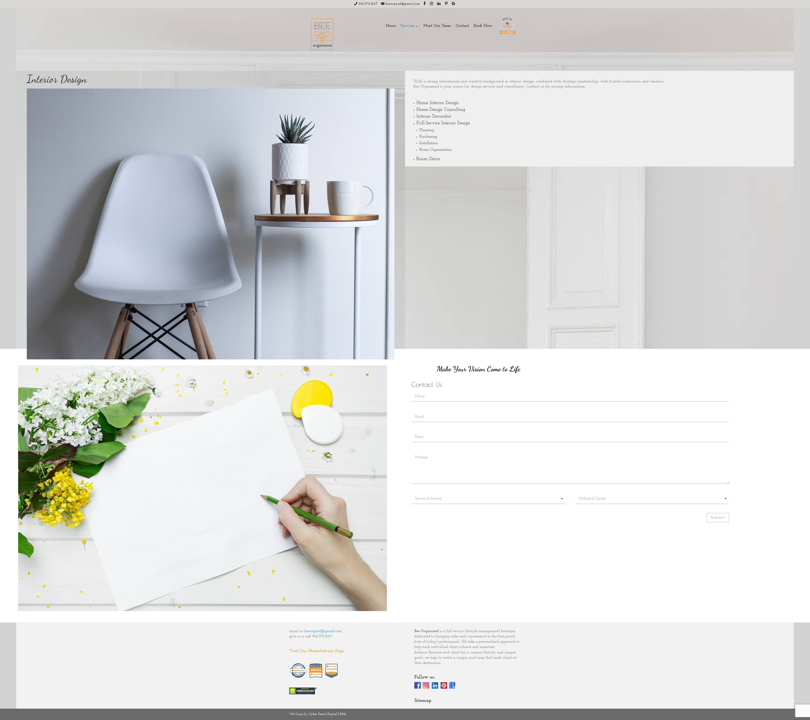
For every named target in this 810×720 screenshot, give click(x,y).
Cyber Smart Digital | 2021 (327, 714)
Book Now (483, 26)
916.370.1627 (322, 636)
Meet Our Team (437, 26)
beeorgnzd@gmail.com (323, 631)
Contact (462, 26)
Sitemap (422, 700)
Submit (718, 518)
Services (407, 26)
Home (391, 26)
